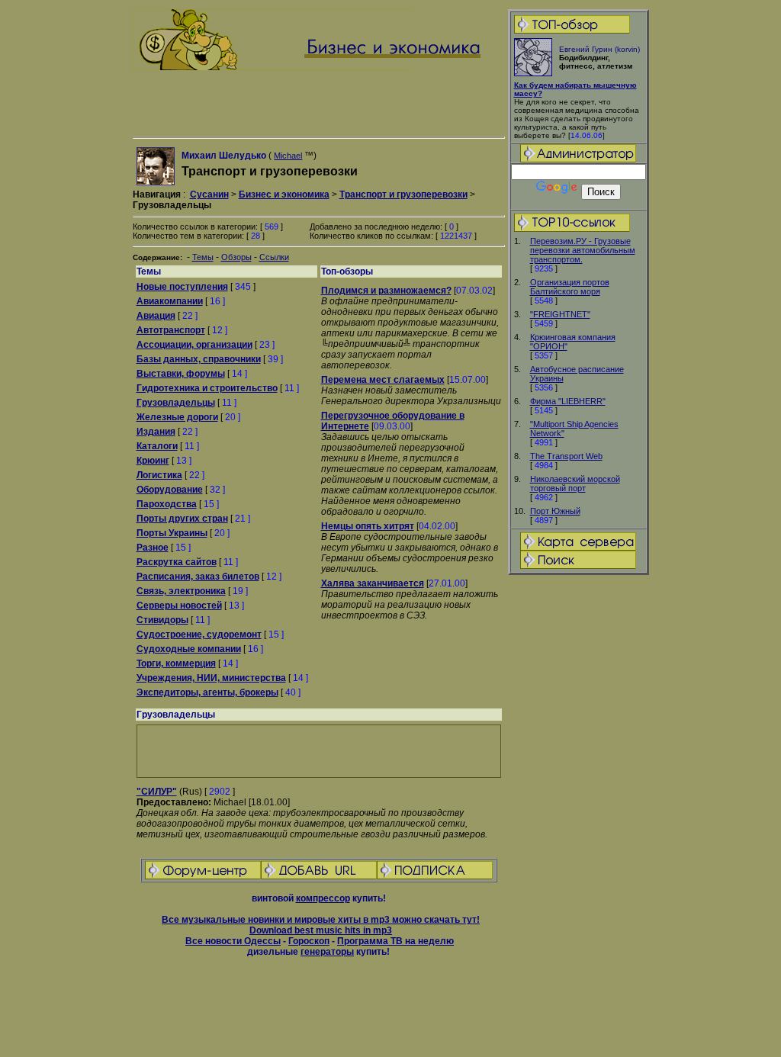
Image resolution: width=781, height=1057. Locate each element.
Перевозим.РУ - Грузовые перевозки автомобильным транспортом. (582, 250)
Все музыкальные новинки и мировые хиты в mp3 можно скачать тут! (321, 919)
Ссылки (274, 257)
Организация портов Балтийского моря (569, 287)
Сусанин (209, 194)
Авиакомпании (170, 301)
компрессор (323, 898)
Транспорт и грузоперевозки (403, 194)
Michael (288, 155)
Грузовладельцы (176, 402)
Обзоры (236, 257)
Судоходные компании (189, 649)
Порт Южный (555, 511)
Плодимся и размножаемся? (386, 290)
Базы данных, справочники (199, 359)
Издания (156, 431)
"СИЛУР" (157, 791)
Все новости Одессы (233, 941)
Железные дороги (177, 417)
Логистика (159, 475)
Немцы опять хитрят (367, 526)
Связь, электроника (181, 591)
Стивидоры (162, 620)
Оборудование (170, 489)
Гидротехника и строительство (207, 388)
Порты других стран (182, 518)
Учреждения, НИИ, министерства (211, 678)
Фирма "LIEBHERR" (568, 401)
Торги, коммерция (176, 663)
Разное (153, 547)
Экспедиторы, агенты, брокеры (207, 692)
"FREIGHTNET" (560, 314)
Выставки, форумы (181, 373)
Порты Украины (172, 533)
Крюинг (153, 460)
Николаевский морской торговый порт (575, 483)
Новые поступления (182, 286)
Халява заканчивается (372, 583)
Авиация (156, 315)
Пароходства (167, 504)
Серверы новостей (179, 605)
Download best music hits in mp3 (320, 930)
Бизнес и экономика (284, 194)
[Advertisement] (578, 817)
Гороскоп (308, 941)
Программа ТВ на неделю (395, 941)
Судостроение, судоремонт (199, 634)
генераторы (327, 951)
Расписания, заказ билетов (198, 576)
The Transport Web (566, 456)
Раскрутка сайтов (177, 562)
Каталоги (157, 446)
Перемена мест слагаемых (383, 379)
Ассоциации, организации (194, 344)
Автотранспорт (171, 330)
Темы (203, 257)
